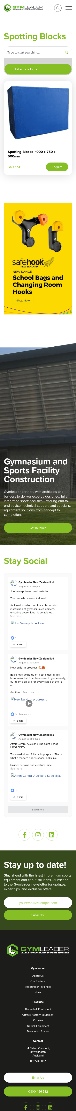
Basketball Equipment (38, 1009)
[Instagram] (38, 835)
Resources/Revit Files (38, 986)
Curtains (38, 1020)
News (38, 992)
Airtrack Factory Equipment (38, 1015)
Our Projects (38, 981)
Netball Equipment (38, 1026)
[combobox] (32, 52)
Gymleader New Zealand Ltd (36, 582)
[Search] (66, 52)
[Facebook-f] (24, 835)
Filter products (26, 69)
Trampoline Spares (38, 1031)
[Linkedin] (51, 835)
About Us (38, 975)
